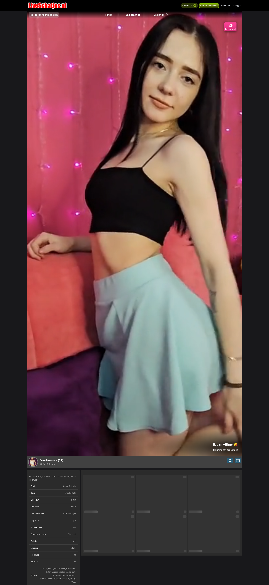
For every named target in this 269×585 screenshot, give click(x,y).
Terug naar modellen (46, 14)
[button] (225, 5)
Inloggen (237, 5)
